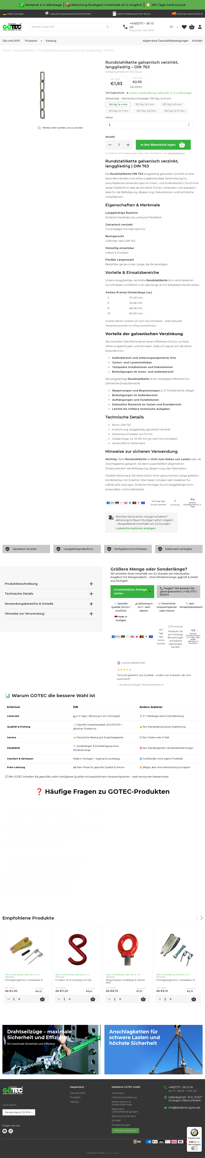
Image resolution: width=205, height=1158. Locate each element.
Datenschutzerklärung (124, 1097)
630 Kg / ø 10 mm (174, 110)
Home (6, 50)
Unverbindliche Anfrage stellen (130, 591)
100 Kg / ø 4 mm (118, 104)
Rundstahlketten (24, 50)
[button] (40, 41)
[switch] (194, 1148)
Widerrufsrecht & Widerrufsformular (122, 1103)
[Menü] (200, 1129)
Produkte (31, 40)
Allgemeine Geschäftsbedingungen (166, 40)
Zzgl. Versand (136, 86)
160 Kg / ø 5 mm (145, 104)
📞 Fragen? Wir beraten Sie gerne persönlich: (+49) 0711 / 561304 (178, 591)
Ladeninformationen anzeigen (136, 528)
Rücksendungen (121, 1125)
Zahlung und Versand (123, 1116)
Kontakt (197, 40)
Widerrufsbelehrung (176, 153)
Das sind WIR (77, 1093)
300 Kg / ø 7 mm (118, 110)
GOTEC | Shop (111, 1153)
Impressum (118, 1093)
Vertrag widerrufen (125, 1130)
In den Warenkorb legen (158, 144)
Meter (109, 117)
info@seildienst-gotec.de (184, 1107)
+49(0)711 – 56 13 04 (180, 1087)
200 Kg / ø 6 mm (172, 104)
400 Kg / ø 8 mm (146, 110)
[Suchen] (108, 27)
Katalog (74, 1102)
